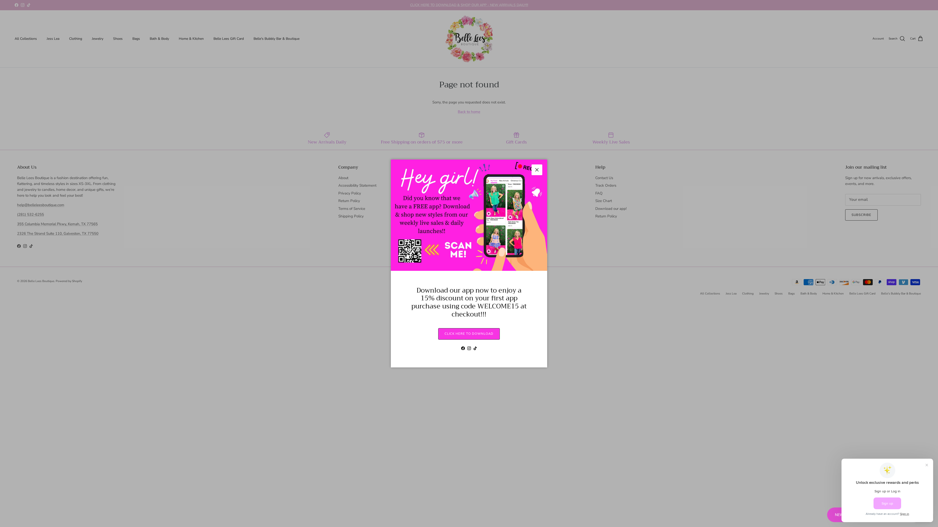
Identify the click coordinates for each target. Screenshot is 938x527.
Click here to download (469, 334)
